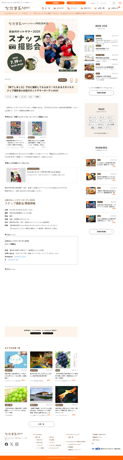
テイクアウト (8, 380)
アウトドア (69, 380)
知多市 (114, 180)
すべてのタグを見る (100, 133)
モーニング (93, 117)
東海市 (23, 380)
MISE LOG (39, 440)
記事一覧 (41, 424)
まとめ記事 (111, 124)
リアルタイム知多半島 (55, 445)
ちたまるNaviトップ (11, 13)
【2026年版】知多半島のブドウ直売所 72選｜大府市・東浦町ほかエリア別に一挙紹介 (66, 376)
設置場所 (71, 447)
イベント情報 (40, 448)
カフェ (31, 415)
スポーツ (66, 415)
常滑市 (114, 222)
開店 (35, 415)
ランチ (102, 117)
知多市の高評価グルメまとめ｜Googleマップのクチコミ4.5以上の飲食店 (106, 178)
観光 (19, 380)
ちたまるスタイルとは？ (75, 444)
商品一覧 (71, 437)
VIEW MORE (101, 93)
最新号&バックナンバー (75, 449)
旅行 (17, 380)
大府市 (48, 415)
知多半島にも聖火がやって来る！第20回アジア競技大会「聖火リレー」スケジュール (66, 410)
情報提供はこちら (97, 437)
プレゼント (52, 442)
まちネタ (46, 415)
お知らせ (51, 437)
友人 (43, 380)
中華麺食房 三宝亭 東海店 (103, 76)
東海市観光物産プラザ (102, 48)
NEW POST (40, 442)
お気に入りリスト (77, 3)
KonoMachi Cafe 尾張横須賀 (104, 67)
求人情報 (51, 440)
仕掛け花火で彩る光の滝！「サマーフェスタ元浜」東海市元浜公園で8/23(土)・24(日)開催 (106, 206)
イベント (57, 415)
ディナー (111, 117)
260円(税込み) (9, 415)
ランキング (39, 445)
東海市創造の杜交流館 (102, 58)
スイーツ (91, 124)
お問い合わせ (96, 440)
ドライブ (13, 380)
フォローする (48, 333)
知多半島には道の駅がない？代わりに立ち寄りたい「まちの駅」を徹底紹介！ (15, 376)
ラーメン (103, 121)
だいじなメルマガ (54, 448)
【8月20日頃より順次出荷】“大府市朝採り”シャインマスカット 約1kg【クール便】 (16, 410)
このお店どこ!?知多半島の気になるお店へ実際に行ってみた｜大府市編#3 (106, 164)
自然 (43, 415)
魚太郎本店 (99, 38)
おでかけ (25, 13)
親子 (38, 380)
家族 (40, 380)
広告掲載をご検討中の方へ (99, 434)
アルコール (93, 121)
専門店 (100, 128)
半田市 (114, 194)
